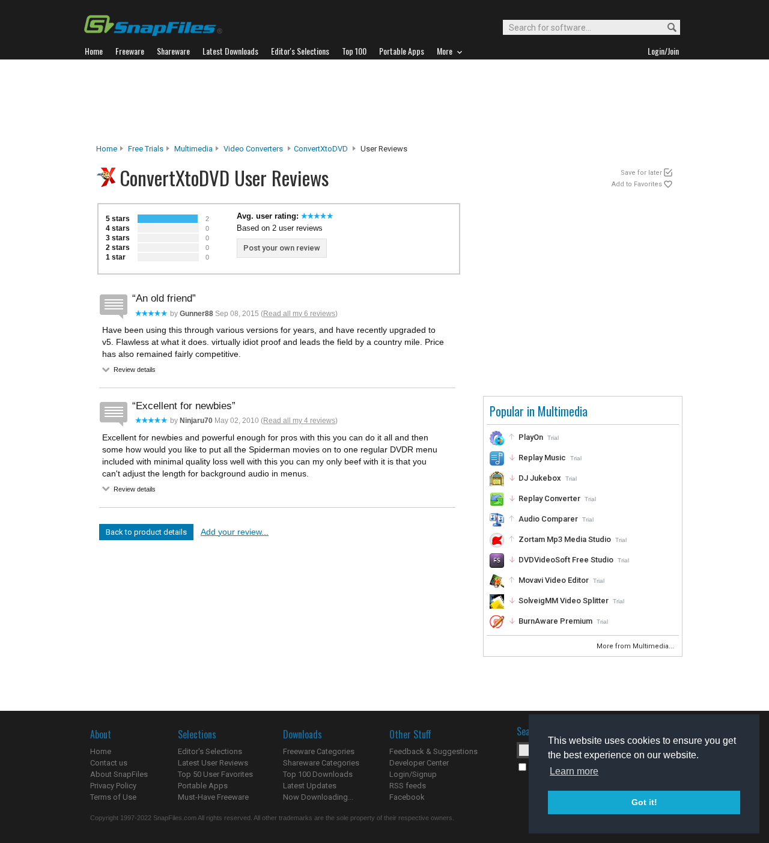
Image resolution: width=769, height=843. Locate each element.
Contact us (108, 762)
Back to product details (146, 532)
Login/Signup (413, 774)
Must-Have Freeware (213, 797)
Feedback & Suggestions (433, 751)
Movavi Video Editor (553, 580)
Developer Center (419, 762)
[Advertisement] (384, 102)
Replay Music (542, 457)
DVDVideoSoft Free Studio (565, 559)
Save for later (641, 173)
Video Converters (253, 148)
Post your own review (281, 247)
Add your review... (235, 532)
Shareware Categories (321, 762)
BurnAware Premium (555, 620)
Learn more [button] (574, 771)
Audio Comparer (548, 518)
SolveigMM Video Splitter (563, 600)
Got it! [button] (644, 802)
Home (106, 148)
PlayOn (530, 437)
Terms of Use (113, 797)
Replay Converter (549, 498)
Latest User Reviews (213, 762)
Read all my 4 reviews (299, 420)
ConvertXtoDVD (321, 148)
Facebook (407, 797)
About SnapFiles (119, 774)
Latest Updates (309, 785)
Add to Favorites (637, 184)
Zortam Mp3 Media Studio (564, 539)
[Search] (666, 28)
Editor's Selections (210, 751)
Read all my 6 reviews (299, 313)
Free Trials (145, 148)
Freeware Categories (318, 751)
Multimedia (193, 148)
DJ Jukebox (539, 477)
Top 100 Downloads (318, 774)
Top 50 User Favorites (215, 774)
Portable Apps (203, 785)
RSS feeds (407, 785)
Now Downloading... (318, 797)
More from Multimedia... (636, 646)
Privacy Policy (113, 785)
